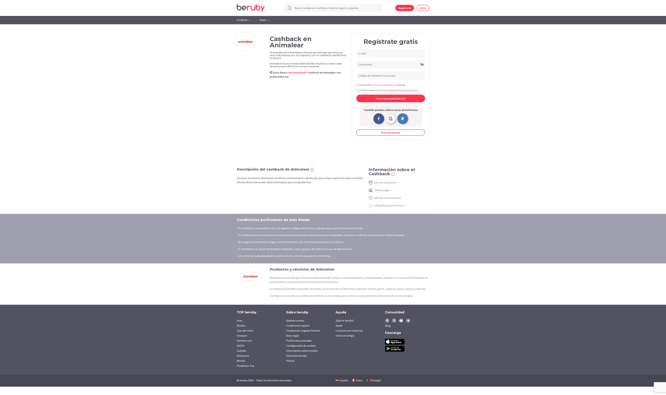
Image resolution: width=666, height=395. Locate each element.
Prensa (290, 360)
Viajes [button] (262, 19)
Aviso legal (292, 335)
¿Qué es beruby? (345, 320)
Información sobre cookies (302, 350)
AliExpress (243, 355)
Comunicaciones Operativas (383, 85)
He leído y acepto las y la (388, 90)
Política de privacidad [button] (408, 90)
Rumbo (241, 325)
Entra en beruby (390, 132)
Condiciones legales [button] (386, 90)
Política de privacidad (298, 340)
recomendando (297, 72)
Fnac (239, 320)
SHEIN (240, 345)
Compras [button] (242, 19)
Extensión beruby (296, 355)
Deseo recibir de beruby (382, 85)
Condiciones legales (298, 325)
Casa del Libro (245, 330)
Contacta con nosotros (349, 330)
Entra (423, 8)
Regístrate (404, 8)
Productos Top (245, 365)
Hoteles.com (244, 340)
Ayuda (339, 325)
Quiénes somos (295, 320)
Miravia (241, 360)
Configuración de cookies (301, 345)
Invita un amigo (345, 335)
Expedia (241, 350)
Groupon (242, 335)
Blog (388, 325)
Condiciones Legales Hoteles (303, 330)
